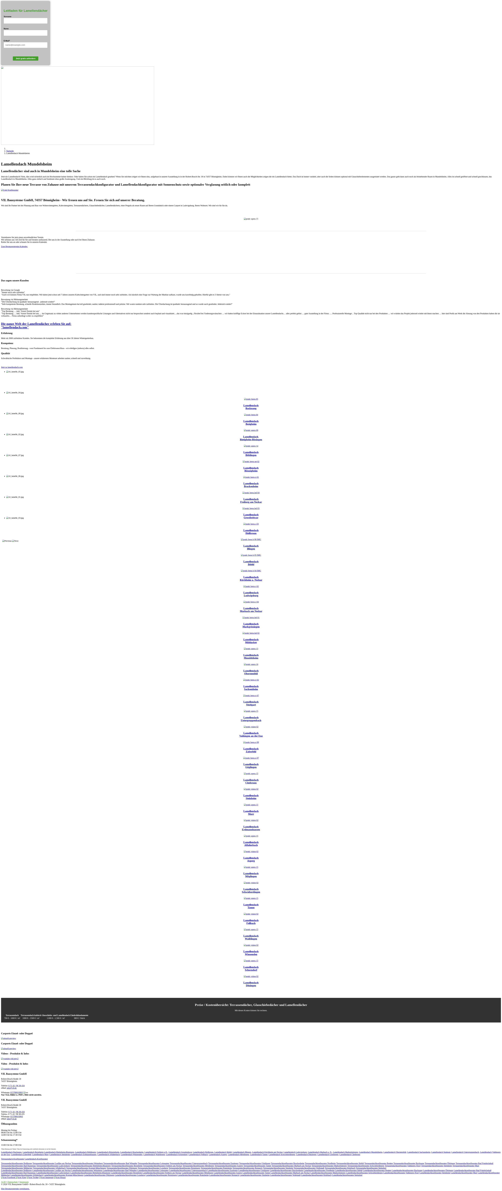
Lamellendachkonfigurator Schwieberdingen (364, 1173)
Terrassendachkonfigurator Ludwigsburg (53, 1166)
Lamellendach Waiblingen (154, 1154)
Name (6, 29)
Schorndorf (251, 970)
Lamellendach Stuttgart (440, 1152)
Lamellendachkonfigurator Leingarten (153, 1170)
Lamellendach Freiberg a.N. (156, 1152)
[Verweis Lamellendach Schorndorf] (251, 961)
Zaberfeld (251, 751)
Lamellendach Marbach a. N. (320, 1152)
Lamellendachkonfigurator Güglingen (253, 1170)
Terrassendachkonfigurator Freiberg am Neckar (162, 1166)
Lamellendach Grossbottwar (180, 1152)
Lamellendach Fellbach (198, 1154)
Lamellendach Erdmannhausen (83, 1154)
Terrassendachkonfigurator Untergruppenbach (189, 1163)
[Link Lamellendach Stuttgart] (251, 695)
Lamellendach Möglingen (238, 1154)
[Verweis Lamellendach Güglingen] (251, 758)
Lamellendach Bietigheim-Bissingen (59, 1152)
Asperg (251, 860)
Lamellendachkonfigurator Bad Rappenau (18, 1173)
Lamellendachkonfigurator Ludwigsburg (53, 1173)
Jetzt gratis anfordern (25, 58)
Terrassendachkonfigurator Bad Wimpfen (120, 1163)
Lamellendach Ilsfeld (223, 1152)
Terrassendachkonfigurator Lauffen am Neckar (51, 1163)
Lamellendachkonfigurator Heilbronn (16, 1170)
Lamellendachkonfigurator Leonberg (130, 1175)
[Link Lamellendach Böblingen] (251, 446)
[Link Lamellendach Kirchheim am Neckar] (251, 571)
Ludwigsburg (251, 595)
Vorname (7, 16)
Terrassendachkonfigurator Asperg (229, 1166)
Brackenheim (251, 486)
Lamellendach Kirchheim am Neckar (267, 1152)
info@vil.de (12, 1088)
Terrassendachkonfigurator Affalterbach (49, 1168)
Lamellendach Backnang (11, 1152)
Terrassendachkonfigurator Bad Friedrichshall (474, 1163)
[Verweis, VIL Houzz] (60, 1177)
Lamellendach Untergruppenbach (465, 1152)
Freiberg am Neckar (251, 502)
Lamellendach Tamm (258, 1154)
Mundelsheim (251, 658)
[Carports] (8, 1038)
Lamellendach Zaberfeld (21, 1154)
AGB (3, 1182)
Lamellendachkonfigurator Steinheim (435, 1173)
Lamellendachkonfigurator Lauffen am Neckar (51, 1170)
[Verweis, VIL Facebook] (8, 1177)
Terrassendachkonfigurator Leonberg (153, 1168)
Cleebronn (251, 782)
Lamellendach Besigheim (33, 1152)
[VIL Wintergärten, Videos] (9, 1059)
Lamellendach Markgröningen (345, 1152)
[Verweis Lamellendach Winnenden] (251, 945)
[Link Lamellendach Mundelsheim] (251, 649)
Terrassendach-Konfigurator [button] (12, 1159)
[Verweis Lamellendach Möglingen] (251, 867)
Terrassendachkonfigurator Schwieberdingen (365, 1166)
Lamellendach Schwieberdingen (282, 1154)
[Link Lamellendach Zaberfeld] (251, 742)
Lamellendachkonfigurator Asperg (228, 1173)
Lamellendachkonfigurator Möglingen (197, 1173)
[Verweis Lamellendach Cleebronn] (251, 773)
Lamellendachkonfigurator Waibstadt (285, 1175)
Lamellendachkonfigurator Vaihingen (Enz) (401, 1173)
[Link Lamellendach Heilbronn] (251, 524)
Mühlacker (251, 642)
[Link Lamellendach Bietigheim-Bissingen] (251, 430)
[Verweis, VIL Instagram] (46, 1177)
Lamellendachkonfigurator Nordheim (319, 1170)
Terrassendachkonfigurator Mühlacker (16, 1168)
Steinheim (251, 798)
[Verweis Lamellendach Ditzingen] (251, 976)
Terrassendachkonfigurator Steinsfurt (371, 1168)
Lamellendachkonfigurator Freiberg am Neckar (161, 1173)
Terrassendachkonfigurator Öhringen (440, 1163)
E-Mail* (7, 41)
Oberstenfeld (251, 673)
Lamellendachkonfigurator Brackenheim (286, 1170)
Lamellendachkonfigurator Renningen (161, 1175)
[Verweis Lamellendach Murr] (251, 805)
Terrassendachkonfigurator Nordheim (320, 1163)
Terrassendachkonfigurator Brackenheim (287, 1163)
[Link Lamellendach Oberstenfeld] (251, 664)
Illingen (251, 548)
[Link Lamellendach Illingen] (251, 539)
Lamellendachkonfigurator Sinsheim (255, 1175)
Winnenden (251, 954)
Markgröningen (251, 626)
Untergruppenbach (251, 720)
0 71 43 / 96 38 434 (16, 1086)
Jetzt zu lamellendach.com (12, 367)
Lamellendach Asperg (218, 1154)
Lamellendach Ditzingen (306, 1154)
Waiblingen (251, 938)
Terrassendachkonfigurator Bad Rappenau (18, 1166)
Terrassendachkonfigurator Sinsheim (278, 1168)
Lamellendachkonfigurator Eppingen (222, 1170)
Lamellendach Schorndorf (176, 1154)
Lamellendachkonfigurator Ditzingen (99, 1175)
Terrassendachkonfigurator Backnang (408, 1163)
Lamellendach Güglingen (327, 1154)
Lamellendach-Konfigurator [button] (36, 1159)
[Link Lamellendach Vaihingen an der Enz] (251, 727)
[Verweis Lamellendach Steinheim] (251, 789)
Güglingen (251, 767)
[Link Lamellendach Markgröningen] (251, 617)
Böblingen (251, 455)
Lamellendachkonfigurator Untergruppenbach (188, 1170)
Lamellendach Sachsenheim (418, 1152)
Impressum (23, 1182)
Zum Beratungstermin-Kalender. (14, 246)
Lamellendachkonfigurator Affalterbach (26, 1175)
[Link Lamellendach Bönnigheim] (251, 461)
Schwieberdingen (251, 892)
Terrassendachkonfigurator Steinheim (436, 1166)
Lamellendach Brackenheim (131, 1152)
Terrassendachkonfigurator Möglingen (198, 1166)
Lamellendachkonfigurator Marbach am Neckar (290, 1173)
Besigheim (251, 424)
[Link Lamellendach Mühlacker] (251, 633)
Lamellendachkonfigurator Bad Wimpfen (120, 1170)
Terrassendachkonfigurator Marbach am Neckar (291, 1166)
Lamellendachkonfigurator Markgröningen (328, 1173)
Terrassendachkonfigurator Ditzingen (122, 1168)
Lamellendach (251, 405)
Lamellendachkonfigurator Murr (464, 1173)
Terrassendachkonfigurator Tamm (257, 1166)
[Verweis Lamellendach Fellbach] (251, 914)
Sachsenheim (251, 689)
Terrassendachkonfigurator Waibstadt (309, 1168)
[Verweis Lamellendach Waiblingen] (251, 929)
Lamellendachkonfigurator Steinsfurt (347, 1175)
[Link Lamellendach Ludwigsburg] (251, 586)
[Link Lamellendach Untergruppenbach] (251, 711)
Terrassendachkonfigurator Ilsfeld (350, 1163)
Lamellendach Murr (40, 1154)
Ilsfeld (251, 564)
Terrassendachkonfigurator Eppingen (223, 1163)
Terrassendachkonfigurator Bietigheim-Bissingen (90, 1166)
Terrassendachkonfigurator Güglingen (254, 1163)
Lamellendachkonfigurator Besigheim (126, 1173)
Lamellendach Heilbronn (203, 1152)
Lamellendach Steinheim (59, 1154)
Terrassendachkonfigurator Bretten (378, 1163)
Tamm (251, 907)
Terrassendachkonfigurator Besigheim (126, 1166)
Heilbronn (251, 533)
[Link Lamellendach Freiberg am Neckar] (251, 493)
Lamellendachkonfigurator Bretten (377, 1170)
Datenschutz (12, 1182)
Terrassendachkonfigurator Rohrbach (340, 1168)
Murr (251, 814)
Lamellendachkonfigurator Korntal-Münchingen (63, 1175)
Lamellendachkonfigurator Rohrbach (316, 1175)
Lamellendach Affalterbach (108, 1154)
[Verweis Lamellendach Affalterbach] (251, 836)
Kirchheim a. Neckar (251, 580)
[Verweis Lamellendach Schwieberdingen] (251, 883)
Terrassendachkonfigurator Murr (465, 1166)
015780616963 (16, 1092)
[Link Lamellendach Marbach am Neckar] (251, 602)
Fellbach (251, 923)
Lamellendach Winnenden (131, 1154)
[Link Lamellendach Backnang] (251, 399)
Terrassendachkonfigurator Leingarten (153, 1163)
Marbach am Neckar (251, 611)
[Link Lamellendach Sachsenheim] (251, 680)
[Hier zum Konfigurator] (251, 190)
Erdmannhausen (251, 829)
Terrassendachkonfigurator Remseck (247, 1168)
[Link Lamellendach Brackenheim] (251, 477)
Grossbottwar (251, 517)
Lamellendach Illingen (242, 1152)
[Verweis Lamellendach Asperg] (251, 851)
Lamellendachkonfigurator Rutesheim (193, 1175)
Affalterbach (251, 845)
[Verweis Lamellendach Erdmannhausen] (251, 820)
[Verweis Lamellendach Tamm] (251, 898)
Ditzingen (251, 985)
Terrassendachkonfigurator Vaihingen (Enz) (403, 1166)
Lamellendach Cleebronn (349, 1154)
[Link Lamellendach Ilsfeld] (251, 555)
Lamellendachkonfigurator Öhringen (438, 1170)
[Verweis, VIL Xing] (21, 1177)
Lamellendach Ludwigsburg (295, 1152)
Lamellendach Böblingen (85, 1152)
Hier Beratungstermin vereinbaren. (15, 1189)
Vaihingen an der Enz (251, 736)
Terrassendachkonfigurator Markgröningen (329, 1166)
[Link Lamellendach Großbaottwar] (251, 508)
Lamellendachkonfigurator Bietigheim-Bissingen (90, 1173)
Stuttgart (251, 704)
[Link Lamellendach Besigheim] (251, 415)
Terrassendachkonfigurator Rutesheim (216, 1168)
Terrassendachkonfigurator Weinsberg (87, 1163)
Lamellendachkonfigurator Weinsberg (86, 1170)
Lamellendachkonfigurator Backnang (407, 1170)
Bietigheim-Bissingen (251, 439)
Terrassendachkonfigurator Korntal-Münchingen (86, 1168)
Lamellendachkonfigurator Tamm (256, 1173)
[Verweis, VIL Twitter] (33, 1177)
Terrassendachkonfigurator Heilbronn (16, 1163)
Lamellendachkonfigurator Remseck (224, 1175)
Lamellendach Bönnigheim (108, 1152)
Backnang (251, 408)
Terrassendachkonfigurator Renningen (184, 1168)
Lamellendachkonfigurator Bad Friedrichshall (472, 1170)
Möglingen (251, 876)
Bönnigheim (251, 470)
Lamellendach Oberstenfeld (394, 1152)
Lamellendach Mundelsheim (370, 1152)
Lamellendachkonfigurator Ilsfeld (348, 1170)
